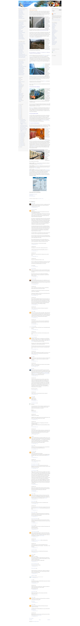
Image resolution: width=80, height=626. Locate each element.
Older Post (49, 619)
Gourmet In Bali (21, 28)
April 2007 (21, 141)
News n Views (20, 96)
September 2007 (22, 135)
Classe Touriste (54, 29)
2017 (20, 106)
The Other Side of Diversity (23, 125)
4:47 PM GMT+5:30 (34, 516)
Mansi (32, 356)
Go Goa (20, 91)
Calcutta (31, 56)
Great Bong (53, 36)
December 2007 (22, 119)
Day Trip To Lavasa (21, 63)
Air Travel (20, 79)
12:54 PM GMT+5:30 (34, 354)
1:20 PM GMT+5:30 (34, 573)
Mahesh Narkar (33, 209)
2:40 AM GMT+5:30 (34, 412)
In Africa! (20, 29)
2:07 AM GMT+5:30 (34, 400)
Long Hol (53, 40)
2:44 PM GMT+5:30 (34, 244)
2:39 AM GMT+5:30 (34, 317)
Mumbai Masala (21, 95)
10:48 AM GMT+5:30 (34, 349)
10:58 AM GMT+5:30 (34, 366)
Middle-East (20, 94)
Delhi (49, 55)
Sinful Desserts (20, 17)
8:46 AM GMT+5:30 (34, 394)
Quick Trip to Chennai (23, 127)
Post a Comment (31, 618)
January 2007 (22, 145)
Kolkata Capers (21, 93)
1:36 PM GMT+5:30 (34, 602)
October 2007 (22, 134)
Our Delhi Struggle (54, 42)
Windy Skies (53, 44)
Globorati (53, 35)
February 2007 (22, 144)
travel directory (33, 549)
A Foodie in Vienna (21, 22)
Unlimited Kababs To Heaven (24, 126)
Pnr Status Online (33, 568)
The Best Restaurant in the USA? (23, 55)
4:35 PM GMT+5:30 (34, 552)
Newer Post (30, 619)
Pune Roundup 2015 (21, 71)
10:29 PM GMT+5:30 (34, 426)
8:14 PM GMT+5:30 (34, 250)
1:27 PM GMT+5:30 (34, 510)
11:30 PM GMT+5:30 (34, 329)
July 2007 (21, 138)
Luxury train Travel (47, 373)
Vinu (41, 52)
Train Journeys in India (33, 10)
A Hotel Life (53, 24)
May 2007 (21, 140)
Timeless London (21, 36)
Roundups (20, 98)
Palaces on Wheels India (45, 372)
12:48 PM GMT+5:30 (34, 375)
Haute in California (21, 45)
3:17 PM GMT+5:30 (34, 610)
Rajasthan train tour (35, 373)
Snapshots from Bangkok (22, 32)
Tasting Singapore (21, 35)
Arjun (36, 52)
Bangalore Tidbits (21, 81)
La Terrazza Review (21, 67)
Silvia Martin (33, 451)
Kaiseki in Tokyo (21, 30)
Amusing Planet (54, 25)
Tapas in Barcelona (21, 34)
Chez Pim (53, 28)
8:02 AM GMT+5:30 (34, 491)
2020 (20, 105)
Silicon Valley (20, 100)
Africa (19, 78)
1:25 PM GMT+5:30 (34, 589)
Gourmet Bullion (21, 44)
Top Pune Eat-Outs (22, 121)
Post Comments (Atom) (36, 621)
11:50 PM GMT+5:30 (34, 256)
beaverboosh (33, 326)
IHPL (32, 368)
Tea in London (20, 53)
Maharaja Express (33, 609)
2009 (20, 116)
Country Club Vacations (34, 531)
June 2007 (21, 139)
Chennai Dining (21, 84)
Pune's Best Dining (21, 72)
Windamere (31, 107)
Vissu (32, 579)
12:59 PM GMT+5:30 (34, 443)
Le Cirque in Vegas (21, 47)
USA (19, 101)
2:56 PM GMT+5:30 (34, 499)
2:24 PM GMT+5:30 (34, 207)
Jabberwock (53, 39)
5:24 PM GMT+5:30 (34, 541)
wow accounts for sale (34, 470)
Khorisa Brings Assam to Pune (22, 66)
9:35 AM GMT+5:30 (34, 266)
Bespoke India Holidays (34, 563)
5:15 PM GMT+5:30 (34, 536)
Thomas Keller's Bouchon (22, 57)
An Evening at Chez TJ (21, 42)
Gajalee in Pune (21, 65)
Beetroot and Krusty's (21, 62)
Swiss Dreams (20, 33)
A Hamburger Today (54, 23)
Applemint (53, 26)
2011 (20, 113)
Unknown (32, 311)
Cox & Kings (35, 167)
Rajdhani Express (44, 55)
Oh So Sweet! (20, 15)
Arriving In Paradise (21, 24)
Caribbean (20, 83)
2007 (20, 118)
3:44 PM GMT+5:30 (34, 583)
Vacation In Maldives (21, 37)
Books (19, 82)
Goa (48, 67)
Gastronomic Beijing (21, 27)
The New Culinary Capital (22, 56)
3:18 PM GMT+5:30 (34, 484)
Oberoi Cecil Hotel (43, 120)
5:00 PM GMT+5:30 (34, 561)
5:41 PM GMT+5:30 (34, 616)
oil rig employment (33, 490)
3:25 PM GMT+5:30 (34, 419)
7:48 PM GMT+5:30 (34, 566)
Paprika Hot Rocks (21, 69)
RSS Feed (53, 50)
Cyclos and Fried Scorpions (22, 26)
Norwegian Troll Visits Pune (23, 128)
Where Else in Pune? (21, 74)
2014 (20, 110)
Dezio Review (20, 64)
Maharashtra (46, 155)
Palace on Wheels (47, 137)
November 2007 (22, 133)
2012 (20, 112)
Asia (19, 80)
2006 (20, 146)
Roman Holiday (21, 31)
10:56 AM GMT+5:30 (34, 389)
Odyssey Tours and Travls (34, 518)
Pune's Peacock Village (21, 73)
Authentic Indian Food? (22, 9)
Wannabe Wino (54, 43)
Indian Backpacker (54, 38)
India (19, 92)
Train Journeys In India (21, 18)
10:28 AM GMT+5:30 (34, 295)
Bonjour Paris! (20, 25)
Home (40, 619)
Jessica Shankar (33, 337)
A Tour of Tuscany (21, 23)
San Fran (20, 99)
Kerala (48, 125)
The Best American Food (22, 54)
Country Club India (41, 535)
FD (31, 436)
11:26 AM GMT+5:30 (34, 503)
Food (19, 90)
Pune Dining (20, 97)
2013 (20, 111)
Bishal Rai (46, 52)
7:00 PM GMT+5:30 (34, 529)
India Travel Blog (54, 37)
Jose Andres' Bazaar (21, 46)
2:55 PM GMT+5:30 (34, 309)
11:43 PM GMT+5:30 (34, 276)
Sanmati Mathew (33, 591)
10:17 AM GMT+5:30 (34, 434)
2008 (20, 117)
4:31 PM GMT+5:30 (34, 577)
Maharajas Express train (38, 540)
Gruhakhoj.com (33, 575)
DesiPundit (39, 198)
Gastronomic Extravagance (22, 43)
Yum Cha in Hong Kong (22, 38)
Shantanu (32, 445)
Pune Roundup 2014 (21, 70)
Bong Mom (32, 268)
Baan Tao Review (21, 61)
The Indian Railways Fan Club (33, 194)
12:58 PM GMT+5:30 (34, 304)
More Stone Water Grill (21, 68)
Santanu (32, 396)
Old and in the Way (54, 41)
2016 (20, 107)
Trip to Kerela (33, 601)
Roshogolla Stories (21, 16)
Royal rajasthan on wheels (34, 465)
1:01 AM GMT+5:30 (34, 284)
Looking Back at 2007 (23, 120)
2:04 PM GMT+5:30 (34, 457)
